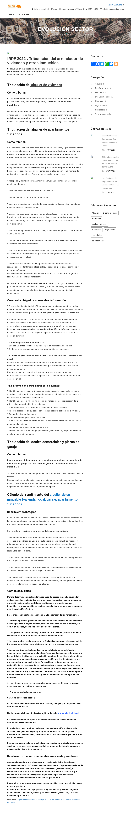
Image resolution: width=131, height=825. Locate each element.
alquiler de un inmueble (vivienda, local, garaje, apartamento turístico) (42, 499)
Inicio (12, 14)
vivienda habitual (68, 713)
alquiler (98, 84)
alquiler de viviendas (46, 85)
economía (99, 93)
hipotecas (99, 101)
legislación (100, 106)
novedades (100, 110)
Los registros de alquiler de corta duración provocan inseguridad (110, 183)
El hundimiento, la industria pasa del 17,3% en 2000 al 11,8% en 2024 (110, 162)
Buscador (24, 14)
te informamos (102, 114)
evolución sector (103, 97)
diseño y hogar (102, 88)
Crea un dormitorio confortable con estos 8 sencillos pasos (110, 141)
